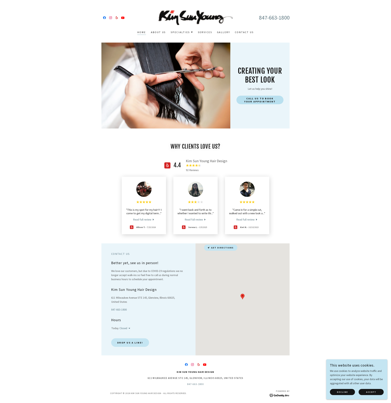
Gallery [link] (223, 32)
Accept (371, 392)
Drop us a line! (130, 342)
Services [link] (205, 32)
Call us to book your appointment (260, 100)
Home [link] (141, 32)
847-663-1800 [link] (274, 17)
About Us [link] (158, 32)
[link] (104, 18)
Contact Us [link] (244, 32)
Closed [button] (123, 328)
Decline (342, 392)
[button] (182, 32)
